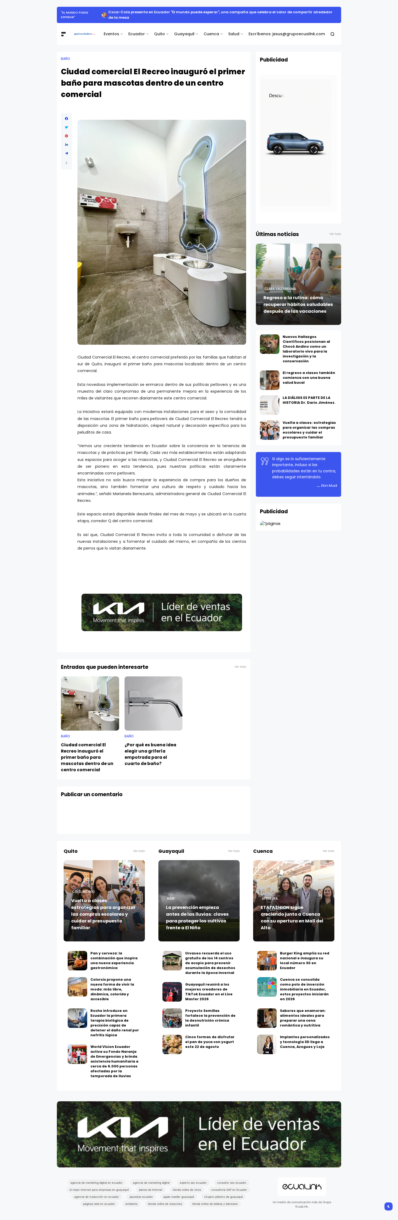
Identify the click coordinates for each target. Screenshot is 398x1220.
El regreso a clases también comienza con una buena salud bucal (309, 372)
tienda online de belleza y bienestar (215, 1198)
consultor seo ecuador (231, 1177)
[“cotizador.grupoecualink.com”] (270, 518)
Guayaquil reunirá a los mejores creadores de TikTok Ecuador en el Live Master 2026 (209, 986)
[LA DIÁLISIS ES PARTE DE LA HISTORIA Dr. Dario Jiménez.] (269, 399)
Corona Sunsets (75, 12)
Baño (65, 53)
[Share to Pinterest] (66, 130)
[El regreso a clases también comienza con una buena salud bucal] (269, 375)
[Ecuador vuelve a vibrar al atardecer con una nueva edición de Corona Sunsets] (93, 12)
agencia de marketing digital (151, 1177)
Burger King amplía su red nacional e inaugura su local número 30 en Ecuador (304, 955)
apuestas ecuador (141, 1191)
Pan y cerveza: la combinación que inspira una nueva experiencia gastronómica (114, 955)
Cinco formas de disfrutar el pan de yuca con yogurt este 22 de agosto (209, 1036)
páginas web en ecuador (99, 1198)
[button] (66, 157)
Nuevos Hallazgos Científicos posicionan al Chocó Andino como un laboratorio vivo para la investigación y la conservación (306, 343)
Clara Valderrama (280, 283)
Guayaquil (184, 28)
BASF (171, 893)
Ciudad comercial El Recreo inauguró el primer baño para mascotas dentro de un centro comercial (87, 752)
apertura (270, 893)
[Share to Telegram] (66, 148)
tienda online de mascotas (165, 1198)
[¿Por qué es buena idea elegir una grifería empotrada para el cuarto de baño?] (154, 698)
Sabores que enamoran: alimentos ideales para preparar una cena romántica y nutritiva (303, 1012)
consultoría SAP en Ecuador (229, 1184)
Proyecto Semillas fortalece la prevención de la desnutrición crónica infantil (210, 1012)
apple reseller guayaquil (178, 1191)
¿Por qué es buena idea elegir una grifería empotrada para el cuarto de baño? (150, 749)
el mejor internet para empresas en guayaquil (99, 1184)
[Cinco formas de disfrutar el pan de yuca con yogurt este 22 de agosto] (172, 1039)
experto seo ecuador (193, 1177)
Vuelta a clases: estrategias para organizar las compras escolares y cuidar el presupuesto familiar (309, 424)
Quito (159, 28)
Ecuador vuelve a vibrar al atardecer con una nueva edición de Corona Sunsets (172, 12)
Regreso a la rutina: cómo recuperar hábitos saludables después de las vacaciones (298, 299)
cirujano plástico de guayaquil (223, 1191)
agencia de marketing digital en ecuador (96, 1177)
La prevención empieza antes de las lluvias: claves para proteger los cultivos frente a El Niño (197, 912)
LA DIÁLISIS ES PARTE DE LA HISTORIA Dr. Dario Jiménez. (309, 394)
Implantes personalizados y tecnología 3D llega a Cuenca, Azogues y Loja (305, 1036)
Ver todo (240, 661)
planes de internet (150, 1184)
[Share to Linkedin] (66, 139)
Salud (233, 28)
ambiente (131, 1198)
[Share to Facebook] (66, 113)
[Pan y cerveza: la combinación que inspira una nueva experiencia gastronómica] (77, 955)
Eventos (111, 28)
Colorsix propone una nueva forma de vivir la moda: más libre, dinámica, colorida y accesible (112, 984)
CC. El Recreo (83, 886)
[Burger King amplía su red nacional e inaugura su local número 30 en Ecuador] (267, 955)
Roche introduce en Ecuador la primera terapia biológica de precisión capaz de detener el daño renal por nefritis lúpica (114, 1017)
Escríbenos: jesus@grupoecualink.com (287, 28)
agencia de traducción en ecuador (96, 1191)
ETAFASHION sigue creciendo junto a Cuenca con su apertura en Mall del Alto (292, 912)
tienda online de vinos (187, 1184)
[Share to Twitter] (66, 122)
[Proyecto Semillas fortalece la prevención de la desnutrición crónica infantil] (172, 1012)
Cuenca (211, 28)
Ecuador (136, 28)
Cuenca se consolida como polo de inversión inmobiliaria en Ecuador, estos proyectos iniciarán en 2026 (304, 984)
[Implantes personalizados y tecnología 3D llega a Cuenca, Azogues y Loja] (267, 1039)
